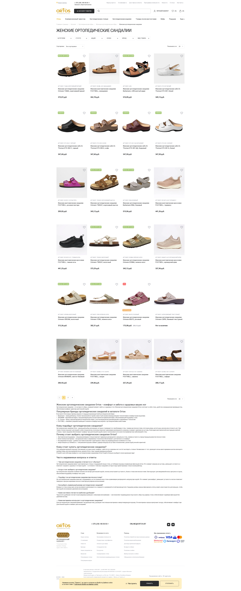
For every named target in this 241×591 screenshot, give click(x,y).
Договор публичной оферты (132, 543)
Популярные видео (86, 560)
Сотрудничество (102, 547)
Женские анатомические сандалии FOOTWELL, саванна (135, 376)
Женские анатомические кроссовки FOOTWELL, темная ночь (71, 261)
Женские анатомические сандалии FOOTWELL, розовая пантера (70, 204)
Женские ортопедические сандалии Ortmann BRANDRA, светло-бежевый (71, 376)
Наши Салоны (62, 2)
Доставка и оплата (135, 2)
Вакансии (83, 553)
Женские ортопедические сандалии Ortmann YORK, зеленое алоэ (103, 318)
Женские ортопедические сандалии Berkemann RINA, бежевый (136, 204)
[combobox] (75, 47)
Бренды (83, 547)
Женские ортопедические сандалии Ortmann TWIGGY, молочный (103, 261)
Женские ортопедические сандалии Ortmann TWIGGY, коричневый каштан (104, 204)
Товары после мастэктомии (146, 19)
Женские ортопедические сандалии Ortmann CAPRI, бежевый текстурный (168, 318)
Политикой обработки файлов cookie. (86, 584)
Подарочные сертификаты (104, 540)
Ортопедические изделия (121, 19)
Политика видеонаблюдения (132, 540)
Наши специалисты (86, 550)
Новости (164, 2)
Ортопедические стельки (99, 19)
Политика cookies (129, 550)
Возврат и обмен (129, 547)
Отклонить (169, 583)
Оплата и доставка (102, 543)
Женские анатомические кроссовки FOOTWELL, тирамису (168, 204)
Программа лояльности (151, 2)
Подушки (172, 19)
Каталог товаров (85, 11)
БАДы (163, 19)
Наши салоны (85, 537)
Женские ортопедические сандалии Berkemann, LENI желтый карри (136, 90)
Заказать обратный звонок (82, 4)
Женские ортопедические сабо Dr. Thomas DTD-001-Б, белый (167, 147)
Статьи (172, 2)
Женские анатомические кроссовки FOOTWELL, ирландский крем (168, 261)
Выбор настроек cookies (131, 553)
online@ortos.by (138, 524)
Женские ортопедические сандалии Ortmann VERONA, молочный (71, 318)
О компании (84, 540)
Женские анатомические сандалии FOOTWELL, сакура (103, 376)
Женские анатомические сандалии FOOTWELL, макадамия (103, 90)
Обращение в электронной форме (134, 557)
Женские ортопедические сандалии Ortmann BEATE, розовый (136, 318)
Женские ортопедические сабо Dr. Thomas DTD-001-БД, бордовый (135, 147)
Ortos (100, 453)
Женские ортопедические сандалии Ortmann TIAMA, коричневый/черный (71, 90)
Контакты (180, 2)
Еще (182, 19)
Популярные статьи (86, 557)
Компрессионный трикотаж (75, 19)
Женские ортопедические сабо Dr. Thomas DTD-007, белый (167, 90)
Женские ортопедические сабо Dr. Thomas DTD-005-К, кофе (103, 147)
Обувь (58, 19)
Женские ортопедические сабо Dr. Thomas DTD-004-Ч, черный (70, 147)
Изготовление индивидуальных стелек (108, 557)
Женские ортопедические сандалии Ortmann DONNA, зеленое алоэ (136, 261)
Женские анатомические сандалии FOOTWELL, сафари (168, 376)
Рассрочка (100, 550)
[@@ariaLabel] (84, 56)
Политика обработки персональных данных (136, 537)
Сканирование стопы (103, 553)
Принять (149, 583)
